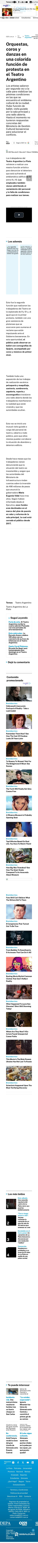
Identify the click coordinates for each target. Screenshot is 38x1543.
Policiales (4, 18)
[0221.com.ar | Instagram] (14, 2)
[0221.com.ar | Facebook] (18, 2)
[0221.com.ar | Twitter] (22, 2)
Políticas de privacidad (19, 1493)
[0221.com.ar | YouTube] (26, 2)
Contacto (27, 1496)
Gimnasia (24, 1478)
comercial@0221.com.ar (19, 1517)
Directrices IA (12, 1496)
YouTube (28, 1462)
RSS (20, 1496)
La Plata (19, 36)
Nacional (19, 1472)
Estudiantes (26, 18)
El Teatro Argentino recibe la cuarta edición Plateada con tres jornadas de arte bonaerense (19, 626)
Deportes (23, 1475)
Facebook (18, 1462)
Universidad (14, 18)
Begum (21, 1481)
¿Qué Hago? (12, 1481)
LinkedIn (32, 1462)
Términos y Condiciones (19, 1490)
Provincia (11, 1472)
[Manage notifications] (33, 1530)
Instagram (13, 1462)
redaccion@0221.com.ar (19, 1515)
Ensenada (14, 1475)
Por (8, 142)
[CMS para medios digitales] (25, 1534)
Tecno (28, 1481)
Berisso (27, 1472)
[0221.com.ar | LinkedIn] (30, 2)
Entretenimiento (19, 1485)
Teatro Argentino (23, 602)
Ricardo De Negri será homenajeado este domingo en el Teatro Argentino (18, 650)
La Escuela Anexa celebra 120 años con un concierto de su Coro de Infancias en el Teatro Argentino (19, 638)
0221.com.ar (10, 36)
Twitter (23, 1462)
